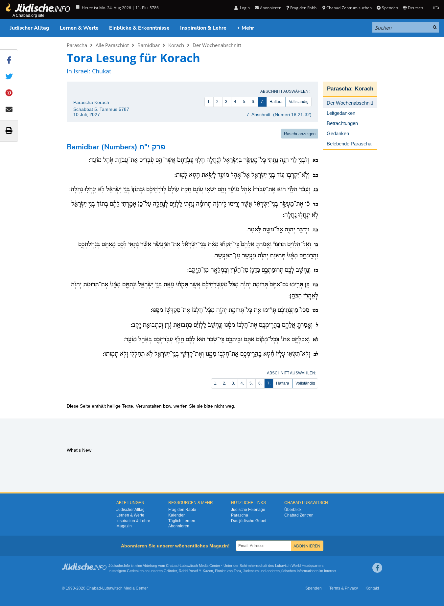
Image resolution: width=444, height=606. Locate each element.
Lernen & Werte (79, 28)
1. (209, 101)
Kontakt (372, 588)
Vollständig (299, 101)
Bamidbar (148, 45)
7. (262, 101)
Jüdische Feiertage (248, 509)
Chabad (172, 566)
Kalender (176, 515)
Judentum (251, 571)
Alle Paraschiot (112, 45)
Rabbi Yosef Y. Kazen (196, 571)
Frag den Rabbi (303, 8)
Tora (237, 571)
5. (244, 101)
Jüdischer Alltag (29, 28)
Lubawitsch (189, 566)
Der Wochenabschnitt (217, 45)
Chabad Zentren (299, 515)
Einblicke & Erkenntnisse (139, 28)
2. (218, 101)
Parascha (77, 45)
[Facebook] (377, 568)
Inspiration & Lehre (203, 28)
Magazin (124, 526)
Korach (176, 45)
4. (235, 101)
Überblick (292, 509)
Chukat (101, 71)
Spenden (390, 8)
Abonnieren (178, 526)
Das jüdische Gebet (248, 520)
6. (253, 101)
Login (244, 8)
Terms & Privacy (343, 588)
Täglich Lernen (181, 520)
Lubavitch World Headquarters (299, 566)
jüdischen (288, 571)
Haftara (276, 101)
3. (226, 101)
